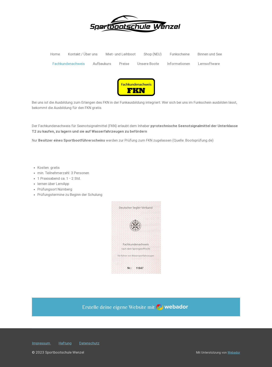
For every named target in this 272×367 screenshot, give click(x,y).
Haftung (65, 343)
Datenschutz (89, 343)
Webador (234, 352)
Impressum (41, 343)
